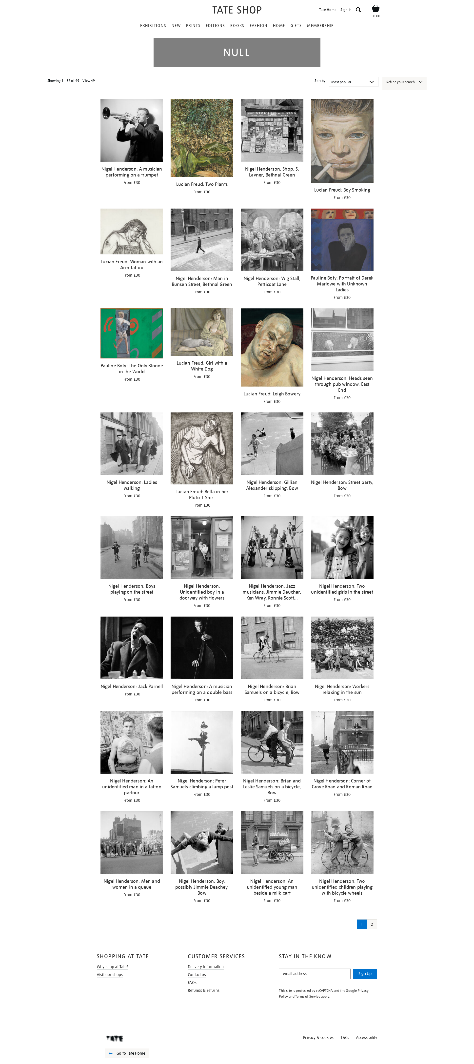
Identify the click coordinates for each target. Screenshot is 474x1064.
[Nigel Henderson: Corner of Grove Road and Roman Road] (342, 743)
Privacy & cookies (318, 1037)
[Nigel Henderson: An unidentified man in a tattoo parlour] (131, 743)
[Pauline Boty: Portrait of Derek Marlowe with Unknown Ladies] (342, 240)
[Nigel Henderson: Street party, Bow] (342, 444)
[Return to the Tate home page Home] (237, 10)
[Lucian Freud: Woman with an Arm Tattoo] (131, 232)
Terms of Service (307, 996)
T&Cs (344, 1037)
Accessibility (366, 1037)
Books (237, 25)
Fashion (259, 25)
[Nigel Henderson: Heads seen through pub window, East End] (342, 340)
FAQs (192, 982)
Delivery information (206, 966)
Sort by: (320, 80)
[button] (358, 10)
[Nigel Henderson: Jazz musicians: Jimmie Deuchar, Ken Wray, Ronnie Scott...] (272, 548)
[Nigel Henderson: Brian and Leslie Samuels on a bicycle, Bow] (272, 743)
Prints (193, 25)
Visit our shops (110, 974)
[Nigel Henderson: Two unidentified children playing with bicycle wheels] (342, 843)
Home (279, 25)
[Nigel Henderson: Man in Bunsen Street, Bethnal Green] (202, 241)
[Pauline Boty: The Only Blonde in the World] (131, 334)
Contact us (197, 974)
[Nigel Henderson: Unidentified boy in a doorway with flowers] (202, 548)
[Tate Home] (136, 1039)
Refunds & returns (203, 990)
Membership (320, 25)
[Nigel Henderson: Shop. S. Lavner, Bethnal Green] (272, 131)
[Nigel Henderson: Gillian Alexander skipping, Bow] (272, 444)
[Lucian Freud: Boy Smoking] (342, 141)
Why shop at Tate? (112, 966)
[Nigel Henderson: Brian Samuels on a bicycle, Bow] (272, 649)
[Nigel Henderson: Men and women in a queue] (131, 843)
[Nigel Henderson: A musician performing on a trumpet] (131, 131)
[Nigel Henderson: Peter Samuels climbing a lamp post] (202, 743)
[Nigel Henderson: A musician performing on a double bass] (202, 649)
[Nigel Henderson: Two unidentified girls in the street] (342, 548)
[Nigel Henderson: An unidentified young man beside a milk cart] (272, 843)
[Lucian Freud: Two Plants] (202, 139)
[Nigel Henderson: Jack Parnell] (131, 649)
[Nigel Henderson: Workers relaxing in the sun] (342, 649)
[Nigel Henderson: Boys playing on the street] (131, 548)
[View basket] (376, 9)
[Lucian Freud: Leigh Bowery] (272, 348)
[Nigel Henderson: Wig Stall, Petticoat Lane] (272, 241)
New (176, 25)
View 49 (88, 80)
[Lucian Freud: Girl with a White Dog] (202, 332)
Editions (215, 25)
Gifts (296, 25)
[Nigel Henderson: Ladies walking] (131, 444)
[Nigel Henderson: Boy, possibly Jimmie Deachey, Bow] (202, 843)
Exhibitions (153, 25)
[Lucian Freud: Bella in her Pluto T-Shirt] (202, 449)
